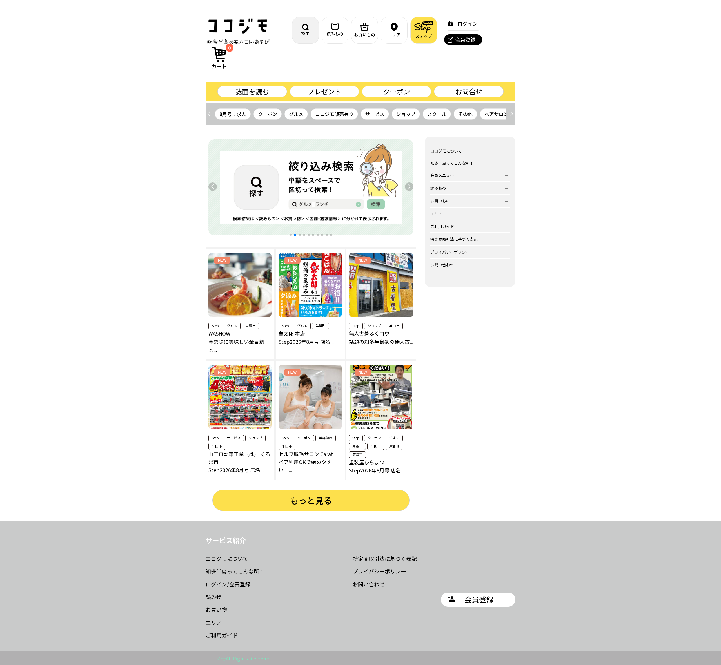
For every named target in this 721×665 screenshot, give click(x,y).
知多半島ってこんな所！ (452, 163)
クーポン (396, 91)
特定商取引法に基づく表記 (454, 239)
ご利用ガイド (222, 635)
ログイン (467, 23)
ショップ (405, 113)
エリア (394, 34)
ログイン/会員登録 (228, 584)
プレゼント (324, 91)
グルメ (296, 113)
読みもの (334, 34)
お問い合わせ (442, 264)
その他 (465, 113)
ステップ (423, 36)
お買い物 (216, 609)
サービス (374, 113)
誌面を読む (252, 91)
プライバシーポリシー (450, 252)
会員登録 (465, 39)
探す (305, 33)
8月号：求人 (232, 113)
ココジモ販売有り (334, 113)
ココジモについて (446, 151)
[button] (511, 114)
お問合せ (468, 91)
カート (221, 57)
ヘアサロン (496, 113)
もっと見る (311, 500)
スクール (436, 113)
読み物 (214, 597)
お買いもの (364, 34)
